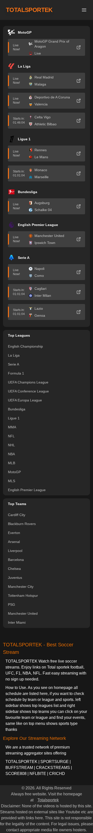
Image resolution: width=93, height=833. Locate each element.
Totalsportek (48, 800)
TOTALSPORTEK (29, 9)
